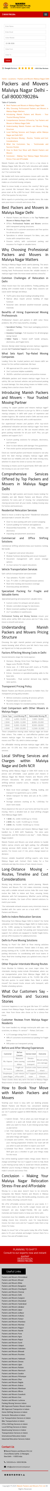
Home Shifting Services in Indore (14, 1412)
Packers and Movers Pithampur (14, 1376)
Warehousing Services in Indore (14, 1430)
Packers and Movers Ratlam (13, 1367)
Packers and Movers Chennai (13, 1292)
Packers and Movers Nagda (12, 1382)
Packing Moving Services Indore (14, 1403)
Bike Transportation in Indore (13, 1421)
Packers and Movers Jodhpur (13, 1312)
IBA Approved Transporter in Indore (15, 1409)
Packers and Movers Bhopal (12, 1280)
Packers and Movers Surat (12, 1342)
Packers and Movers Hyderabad (14, 1303)
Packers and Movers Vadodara (13, 1348)
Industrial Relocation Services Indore (16, 1439)
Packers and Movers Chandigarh (14, 1289)
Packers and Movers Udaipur (13, 1345)
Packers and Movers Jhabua (12, 1385)
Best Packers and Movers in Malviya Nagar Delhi (25, 105)
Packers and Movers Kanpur (12, 1318)
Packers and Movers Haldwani (13, 1358)
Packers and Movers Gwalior (13, 1373)
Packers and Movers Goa (11, 1397)
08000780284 (25, 1261)
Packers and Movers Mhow (12, 1391)
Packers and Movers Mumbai (13, 1324)
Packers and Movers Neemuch (13, 1370)
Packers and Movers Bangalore (14, 1285)
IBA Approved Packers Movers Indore (16, 1406)
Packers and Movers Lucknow (13, 1400)
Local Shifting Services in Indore (14, 1427)
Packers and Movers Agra (12, 1336)
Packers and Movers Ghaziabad (14, 1300)
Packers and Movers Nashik (12, 1330)
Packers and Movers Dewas (12, 1361)
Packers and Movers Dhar (12, 1379)
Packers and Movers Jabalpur (13, 1306)
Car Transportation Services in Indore (16, 1418)
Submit (8, 60)
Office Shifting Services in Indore (15, 1424)
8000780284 (9, 14)
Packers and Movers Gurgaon (13, 1297)
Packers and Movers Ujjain (12, 1364)
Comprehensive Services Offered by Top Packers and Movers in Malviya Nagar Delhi (27, 122)
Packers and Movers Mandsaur (14, 1388)
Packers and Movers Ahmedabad (14, 1277)
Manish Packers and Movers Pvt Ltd (31, 1485)
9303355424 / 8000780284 (17, 1462)
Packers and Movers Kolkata (13, 1315)
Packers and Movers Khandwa (13, 1321)
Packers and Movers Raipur (12, 1339)
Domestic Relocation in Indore (13, 1415)
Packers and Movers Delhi (12, 1294)
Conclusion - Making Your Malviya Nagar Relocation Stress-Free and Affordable (27, 157)
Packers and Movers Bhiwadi (13, 1351)
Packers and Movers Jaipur (12, 1309)
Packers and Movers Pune (12, 1333)
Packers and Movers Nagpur (13, 1327)
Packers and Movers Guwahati (13, 1394)
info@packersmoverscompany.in (18, 1467)
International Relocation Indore (14, 1435)
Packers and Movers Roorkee (13, 1354)
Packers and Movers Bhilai (12, 1283)
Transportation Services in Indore (15, 1432)
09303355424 (25, 1259)
